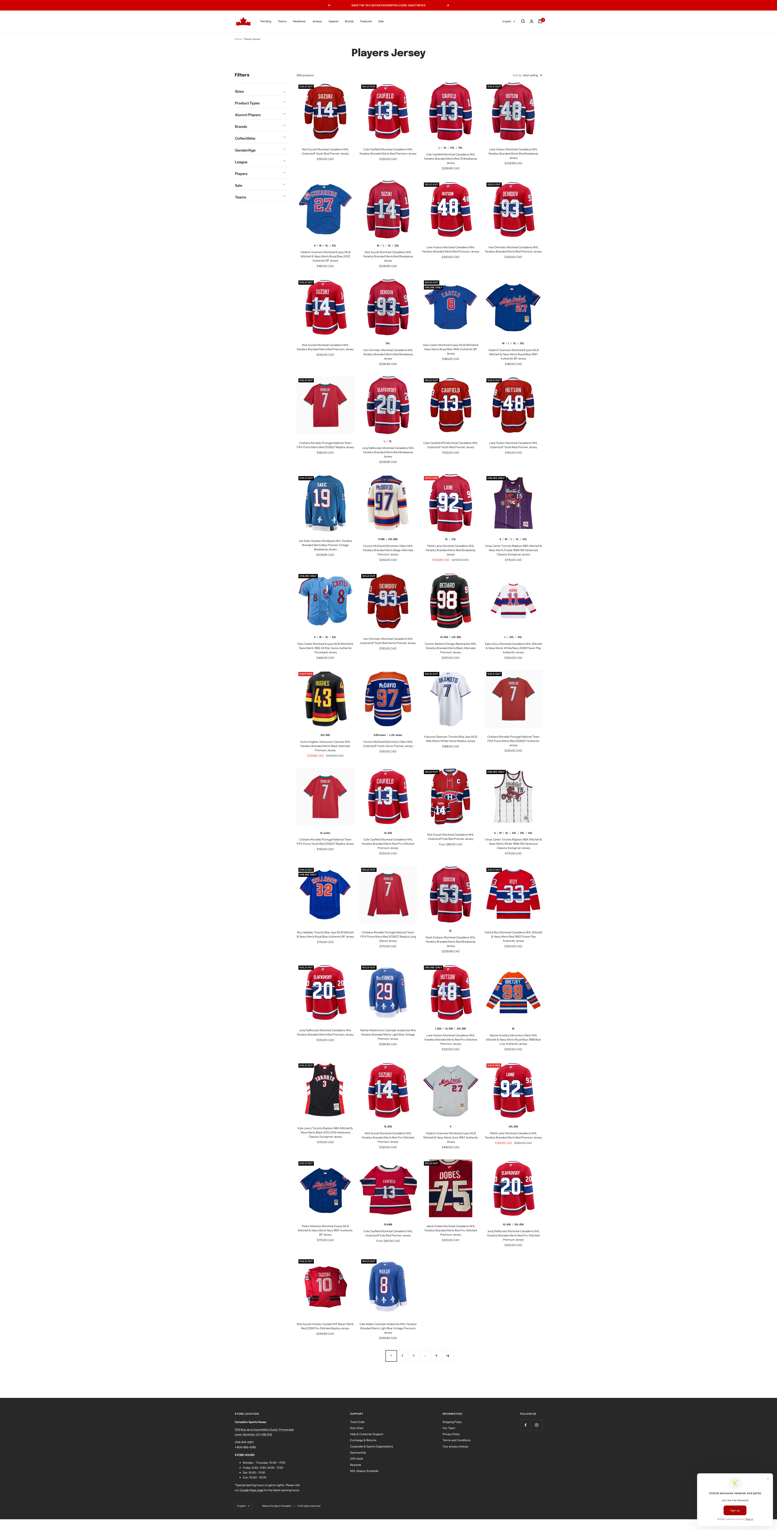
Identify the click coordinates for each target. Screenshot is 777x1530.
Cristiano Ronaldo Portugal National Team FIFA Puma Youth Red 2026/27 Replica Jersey (325, 842)
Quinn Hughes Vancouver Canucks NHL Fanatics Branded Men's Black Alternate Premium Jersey (325, 746)
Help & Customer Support (366, 1434)
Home (238, 38)
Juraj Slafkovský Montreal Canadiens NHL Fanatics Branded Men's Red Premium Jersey (325, 1032)
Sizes (239, 91)
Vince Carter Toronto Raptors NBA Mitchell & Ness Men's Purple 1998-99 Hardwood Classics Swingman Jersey (513, 550)
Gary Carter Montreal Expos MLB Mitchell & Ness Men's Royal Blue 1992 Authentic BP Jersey (451, 349)
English (506, 21)
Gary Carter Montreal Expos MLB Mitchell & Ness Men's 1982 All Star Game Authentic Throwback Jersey (325, 648)
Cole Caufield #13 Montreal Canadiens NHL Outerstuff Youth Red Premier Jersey (450, 445)
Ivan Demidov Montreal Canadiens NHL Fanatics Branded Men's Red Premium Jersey (513, 249)
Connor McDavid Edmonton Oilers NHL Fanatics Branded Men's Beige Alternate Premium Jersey (388, 550)
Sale (381, 21)
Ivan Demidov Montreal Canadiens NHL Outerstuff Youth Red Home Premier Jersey (388, 641)
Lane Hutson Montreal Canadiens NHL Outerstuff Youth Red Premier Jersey (513, 445)
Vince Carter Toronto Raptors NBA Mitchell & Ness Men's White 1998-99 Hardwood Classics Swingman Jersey (513, 844)
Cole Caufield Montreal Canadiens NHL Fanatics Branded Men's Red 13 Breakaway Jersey (450, 159)
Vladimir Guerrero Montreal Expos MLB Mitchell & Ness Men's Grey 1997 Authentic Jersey (450, 1137)
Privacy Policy (451, 1434)
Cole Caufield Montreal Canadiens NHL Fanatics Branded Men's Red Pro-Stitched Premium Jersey (388, 844)
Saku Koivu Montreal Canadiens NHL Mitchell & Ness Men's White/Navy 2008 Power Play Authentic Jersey (513, 648)
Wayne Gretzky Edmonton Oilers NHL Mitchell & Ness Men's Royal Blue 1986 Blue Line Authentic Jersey (513, 1039)
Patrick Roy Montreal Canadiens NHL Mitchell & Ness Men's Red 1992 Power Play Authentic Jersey (513, 937)
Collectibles (245, 138)
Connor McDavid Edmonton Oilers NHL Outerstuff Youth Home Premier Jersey (388, 744)
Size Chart (356, 1428)
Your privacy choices (455, 1446)
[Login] (531, 21)
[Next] (447, 1355)
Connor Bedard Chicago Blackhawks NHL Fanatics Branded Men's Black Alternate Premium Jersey (451, 648)
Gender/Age (245, 150)
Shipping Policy (452, 1422)
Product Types (247, 103)
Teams (282, 21)
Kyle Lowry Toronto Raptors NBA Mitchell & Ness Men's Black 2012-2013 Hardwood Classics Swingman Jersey (325, 1132)
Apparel (333, 21)
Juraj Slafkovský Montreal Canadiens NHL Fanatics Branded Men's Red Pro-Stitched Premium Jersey (513, 1235)
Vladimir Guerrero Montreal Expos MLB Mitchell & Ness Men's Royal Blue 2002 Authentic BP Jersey (325, 256)
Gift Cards (356, 1458)
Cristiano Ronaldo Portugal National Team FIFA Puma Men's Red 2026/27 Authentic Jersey (513, 741)
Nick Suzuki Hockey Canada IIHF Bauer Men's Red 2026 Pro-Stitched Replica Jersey (325, 1326)
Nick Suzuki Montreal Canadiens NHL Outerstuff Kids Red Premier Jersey (450, 837)
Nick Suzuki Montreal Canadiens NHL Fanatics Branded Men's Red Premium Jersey (325, 347)
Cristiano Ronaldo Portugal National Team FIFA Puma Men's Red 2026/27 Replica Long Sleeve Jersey (388, 937)
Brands (349, 21)
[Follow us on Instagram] (536, 1425)
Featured (366, 21)
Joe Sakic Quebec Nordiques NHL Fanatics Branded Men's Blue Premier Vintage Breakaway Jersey (325, 545)
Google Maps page (251, 1490)
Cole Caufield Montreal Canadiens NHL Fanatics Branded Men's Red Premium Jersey (388, 151)
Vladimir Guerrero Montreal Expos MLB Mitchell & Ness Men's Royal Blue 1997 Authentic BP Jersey (513, 354)
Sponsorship (358, 1452)
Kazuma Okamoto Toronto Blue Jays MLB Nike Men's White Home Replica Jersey (450, 739)
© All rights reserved (308, 1505)
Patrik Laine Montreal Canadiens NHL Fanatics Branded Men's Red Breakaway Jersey (451, 550)
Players (241, 174)
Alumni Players (248, 115)
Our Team (449, 1428)
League (241, 162)
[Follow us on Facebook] (525, 1425)
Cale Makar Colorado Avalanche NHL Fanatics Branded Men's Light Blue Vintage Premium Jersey (388, 1328)
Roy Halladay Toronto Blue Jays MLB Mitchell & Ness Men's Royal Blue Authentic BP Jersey (325, 934)
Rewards (355, 1465)
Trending (265, 21)
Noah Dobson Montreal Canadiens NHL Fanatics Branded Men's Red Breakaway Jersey (451, 942)
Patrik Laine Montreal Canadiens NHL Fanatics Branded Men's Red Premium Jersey (513, 1135)
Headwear (299, 21)
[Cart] (540, 21)
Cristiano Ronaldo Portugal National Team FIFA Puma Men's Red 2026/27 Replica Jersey (325, 445)
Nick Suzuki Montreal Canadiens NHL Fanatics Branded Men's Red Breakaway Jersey (388, 256)
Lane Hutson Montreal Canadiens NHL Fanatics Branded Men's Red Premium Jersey (450, 249)
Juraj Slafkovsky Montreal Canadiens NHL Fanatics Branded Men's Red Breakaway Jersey (388, 452)
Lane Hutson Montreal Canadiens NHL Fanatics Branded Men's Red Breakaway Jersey (513, 153)
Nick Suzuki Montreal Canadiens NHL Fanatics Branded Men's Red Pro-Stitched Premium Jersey (388, 1137)
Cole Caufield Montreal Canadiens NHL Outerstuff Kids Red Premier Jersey (388, 1233)
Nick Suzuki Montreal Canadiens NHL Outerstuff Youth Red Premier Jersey (325, 151)
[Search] (523, 21)
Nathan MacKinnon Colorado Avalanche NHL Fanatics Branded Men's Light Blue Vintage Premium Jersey (388, 1034)
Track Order (357, 1422)
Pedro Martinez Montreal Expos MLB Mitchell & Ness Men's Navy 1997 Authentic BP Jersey (325, 1230)
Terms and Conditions (456, 1440)
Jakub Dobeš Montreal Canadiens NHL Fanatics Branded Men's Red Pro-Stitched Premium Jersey (451, 1230)
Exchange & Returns (363, 1440)
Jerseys (317, 21)
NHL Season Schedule (364, 1471)
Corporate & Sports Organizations (371, 1446)
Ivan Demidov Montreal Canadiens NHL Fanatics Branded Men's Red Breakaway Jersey (388, 354)
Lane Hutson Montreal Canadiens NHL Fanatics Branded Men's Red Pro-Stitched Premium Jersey (451, 1039)
